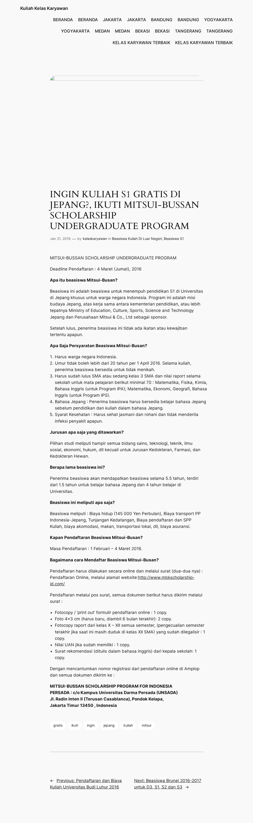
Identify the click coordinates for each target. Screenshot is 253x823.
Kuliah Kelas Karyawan (44, 8)
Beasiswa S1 (174, 238)
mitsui (146, 725)
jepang (109, 725)
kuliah (128, 725)
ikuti (74, 725)
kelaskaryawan (95, 238)
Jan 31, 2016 (60, 238)
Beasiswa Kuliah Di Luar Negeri (137, 238)
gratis (58, 725)
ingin (91, 725)
